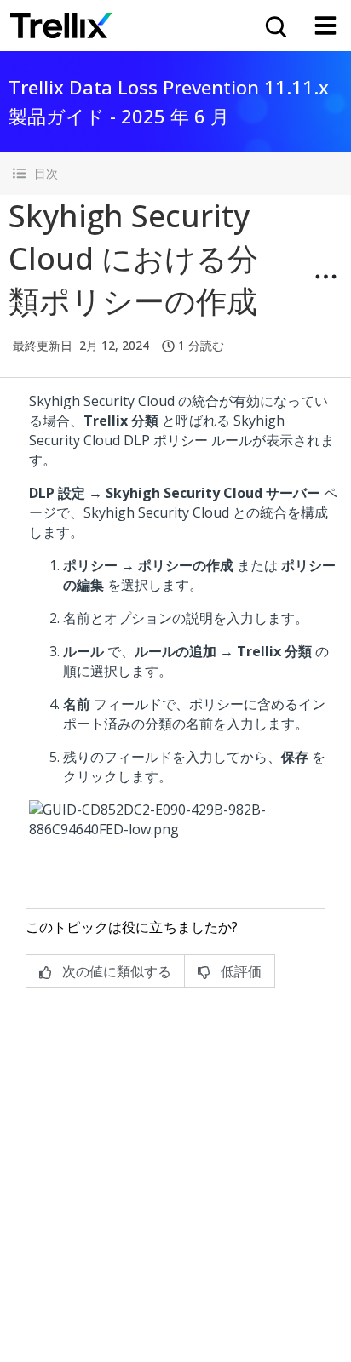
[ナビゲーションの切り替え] (325, 25)
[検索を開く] (274, 25)
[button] (175, 173)
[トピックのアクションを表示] (325, 277)
